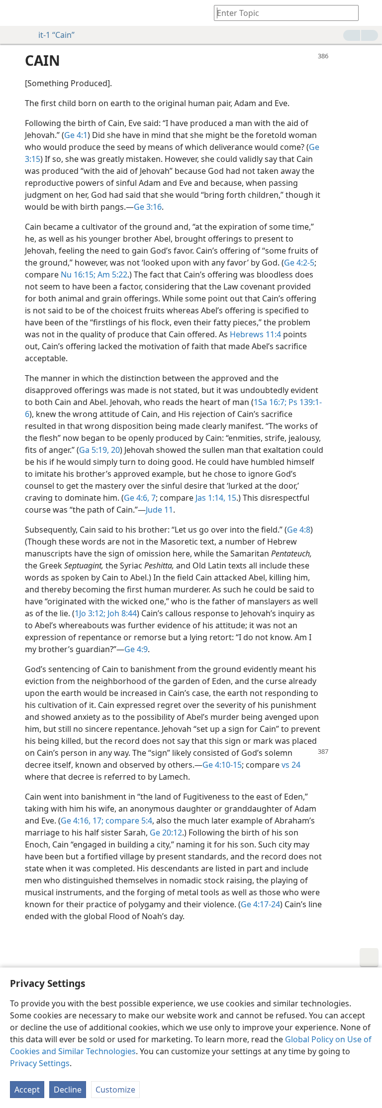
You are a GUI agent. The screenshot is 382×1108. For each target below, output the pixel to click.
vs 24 (291, 764)
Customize (115, 1089)
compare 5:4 (127, 820)
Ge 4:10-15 (222, 764)
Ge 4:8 (298, 529)
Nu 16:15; (78, 274)
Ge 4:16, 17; (82, 820)
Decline (68, 1089)
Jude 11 (159, 509)
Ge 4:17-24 (260, 904)
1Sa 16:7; (270, 402)
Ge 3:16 (148, 206)
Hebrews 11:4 (255, 334)
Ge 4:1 (76, 135)
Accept (27, 1089)
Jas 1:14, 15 (215, 497)
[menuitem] (15, 13)
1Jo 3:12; (90, 613)
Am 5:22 (111, 274)
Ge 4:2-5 (299, 262)
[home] (15, 13)
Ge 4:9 (136, 649)
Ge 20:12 (166, 832)
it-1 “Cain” (56, 34)
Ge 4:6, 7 (140, 497)
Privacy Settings (40, 1063)
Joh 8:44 (121, 613)
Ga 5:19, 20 (99, 449)
